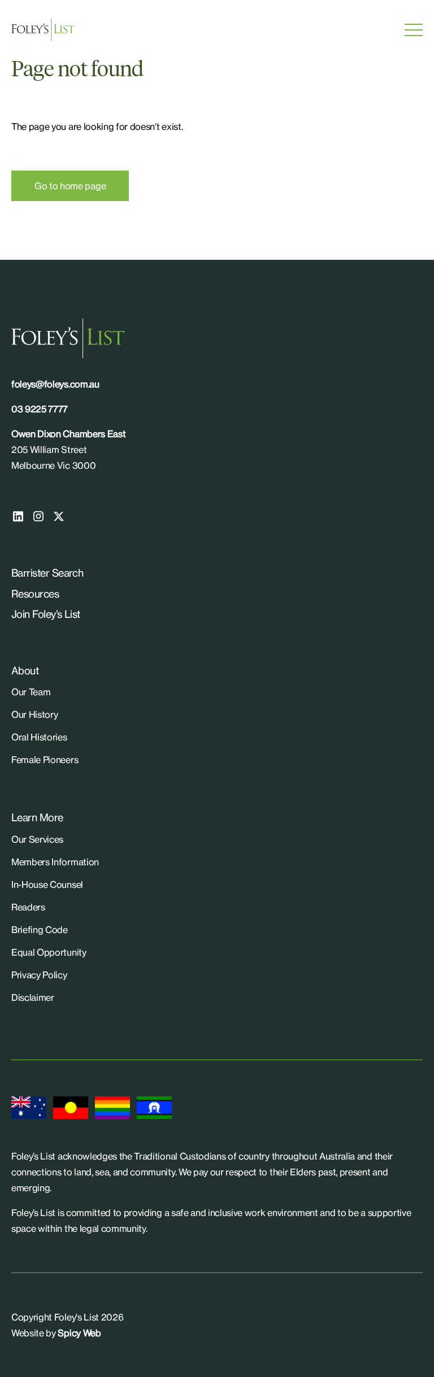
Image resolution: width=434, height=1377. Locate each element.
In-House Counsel (47, 884)
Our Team (30, 692)
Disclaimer (32, 997)
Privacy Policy (39, 975)
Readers (28, 907)
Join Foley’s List (45, 614)
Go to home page (70, 185)
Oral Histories (39, 737)
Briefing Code (39, 929)
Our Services (37, 839)
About (24, 670)
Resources (35, 593)
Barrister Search (47, 573)
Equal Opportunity (48, 952)
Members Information (55, 862)
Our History (34, 714)
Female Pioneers (44, 759)
